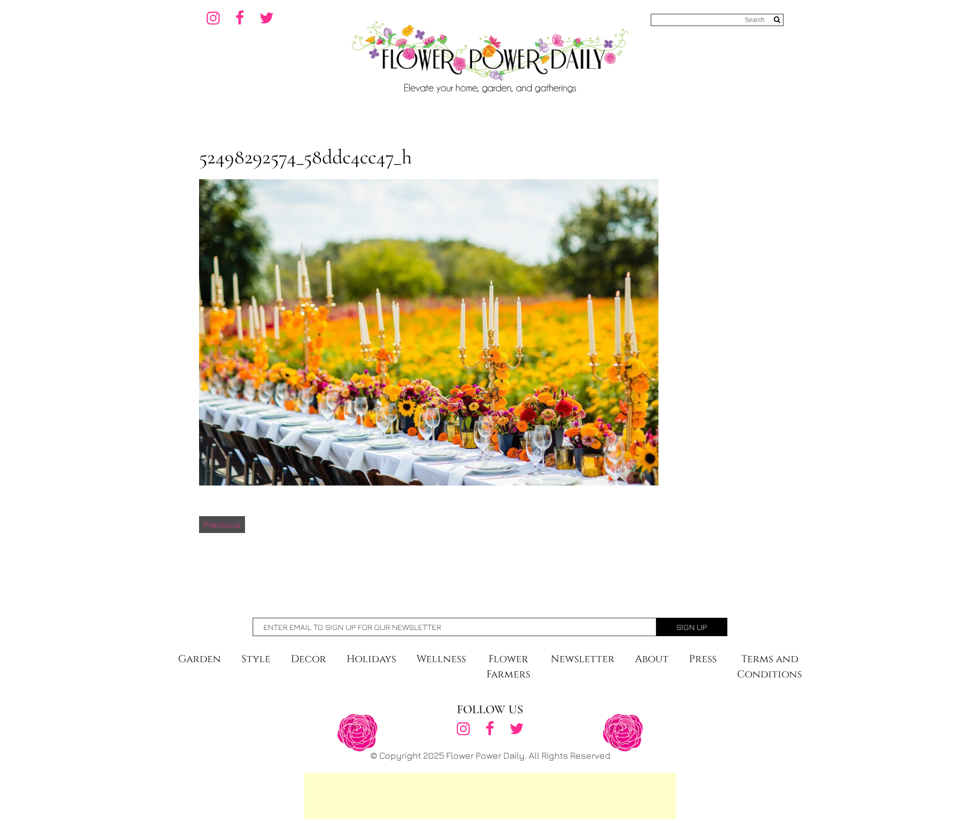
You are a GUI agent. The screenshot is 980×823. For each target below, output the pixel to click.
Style (256, 659)
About (652, 659)
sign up (691, 627)
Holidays (371, 659)
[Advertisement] (490, 796)
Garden (199, 659)
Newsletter (583, 659)
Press (703, 659)
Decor (308, 659)
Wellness (441, 659)
